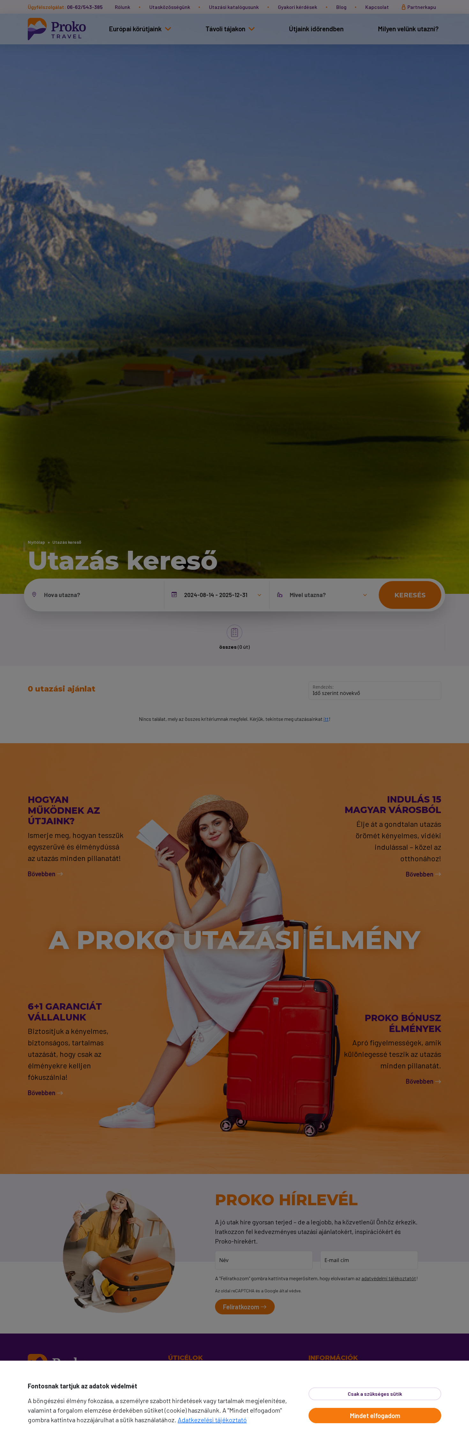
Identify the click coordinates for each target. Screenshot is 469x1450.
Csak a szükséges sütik (375, 1394)
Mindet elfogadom (375, 1415)
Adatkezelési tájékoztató (212, 1420)
